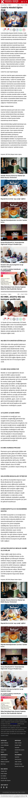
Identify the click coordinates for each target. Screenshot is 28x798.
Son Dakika (3, 775)
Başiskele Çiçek (18, 764)
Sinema (16, 752)
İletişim (2, 752)
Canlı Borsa (3, 757)
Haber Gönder (18, 742)
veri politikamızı (16, 796)
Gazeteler (17, 747)
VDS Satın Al (4, 778)
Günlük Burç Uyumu (19, 749)
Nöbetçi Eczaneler (5, 761)
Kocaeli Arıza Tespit (19, 766)
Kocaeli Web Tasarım (5, 780)
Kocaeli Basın (4, 5)
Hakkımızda (3, 749)
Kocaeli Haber (14, 723)
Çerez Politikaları (5, 745)
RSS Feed (3, 764)
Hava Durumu (18, 759)
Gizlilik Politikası (4, 742)
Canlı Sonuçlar (4, 759)
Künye (2, 747)
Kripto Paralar (4, 773)
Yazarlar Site (4, 771)
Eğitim (9, 5)
